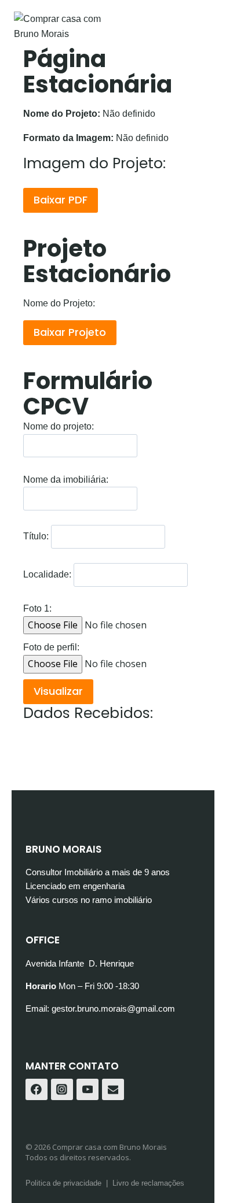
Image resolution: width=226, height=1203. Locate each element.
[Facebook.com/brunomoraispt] (36, 1090)
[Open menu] (201, 60)
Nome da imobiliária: (65, 479)
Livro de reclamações (148, 1183)
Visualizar (58, 691)
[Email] (113, 1090)
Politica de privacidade (63, 1183)
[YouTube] (87, 1090)
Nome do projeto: (58, 426)
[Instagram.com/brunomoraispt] (62, 1090)
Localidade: (47, 575)
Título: (36, 537)
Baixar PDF (61, 200)
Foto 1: (37, 608)
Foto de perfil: (51, 647)
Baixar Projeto (70, 332)
